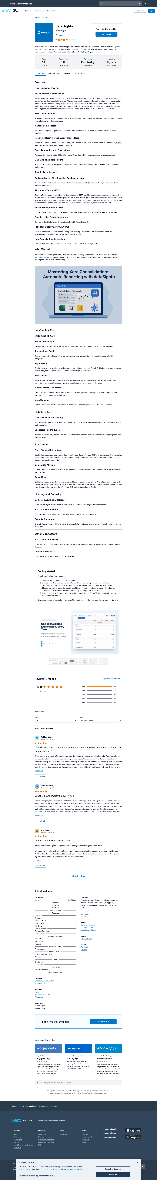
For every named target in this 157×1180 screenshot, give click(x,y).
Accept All (113, 1175)
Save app (62, 35)
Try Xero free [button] (140, 11)
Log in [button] (151, 11)
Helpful (42, 776)
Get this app (106, 34)
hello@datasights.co (88, 930)
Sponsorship (18, 1140)
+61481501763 (86, 938)
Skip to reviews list (48, 688)
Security (16, 1142)
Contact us (17, 1148)
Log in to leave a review (111, 678)
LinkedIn (84, 949)
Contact (84, 1142)
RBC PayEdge (72, 1058)
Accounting (39, 997)
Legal (13, 1163)
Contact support (87, 927)
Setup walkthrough (88, 925)
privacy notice (76, 1169)
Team (15, 1134)
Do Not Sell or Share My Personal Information (37, 1175)
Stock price (42, 1134)
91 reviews (73, 40)
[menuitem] (26, 10)
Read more (39, 771)
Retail (37, 992)
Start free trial (103, 1021)
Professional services (43, 994)
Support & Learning (110, 1129)
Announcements (87, 1137)
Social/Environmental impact (23, 1145)
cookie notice (64, 1169)
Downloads (85, 1140)
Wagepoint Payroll (44, 1058)
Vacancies (63, 1134)
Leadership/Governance (46, 1142)
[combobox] (81, 1083)
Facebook (84, 947)
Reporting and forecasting (44, 980)
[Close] (145, 4)
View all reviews (78, 876)
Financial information (45, 1137)
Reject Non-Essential (113, 1169)
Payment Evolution (104, 1058)
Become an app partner (48, 1106)
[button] (78, 295)
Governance (18, 1137)
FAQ (39, 1145)
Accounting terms (109, 1137)
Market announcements (46, 1140)
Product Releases (109, 1133)
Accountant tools (41, 983)
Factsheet (85, 1134)
